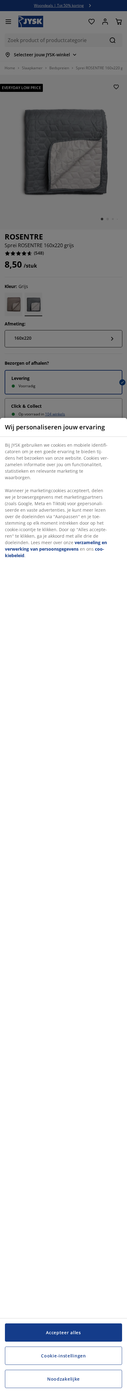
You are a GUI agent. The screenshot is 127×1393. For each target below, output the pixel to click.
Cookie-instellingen (63, 1356)
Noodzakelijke (63, 1379)
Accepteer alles (63, 1332)
